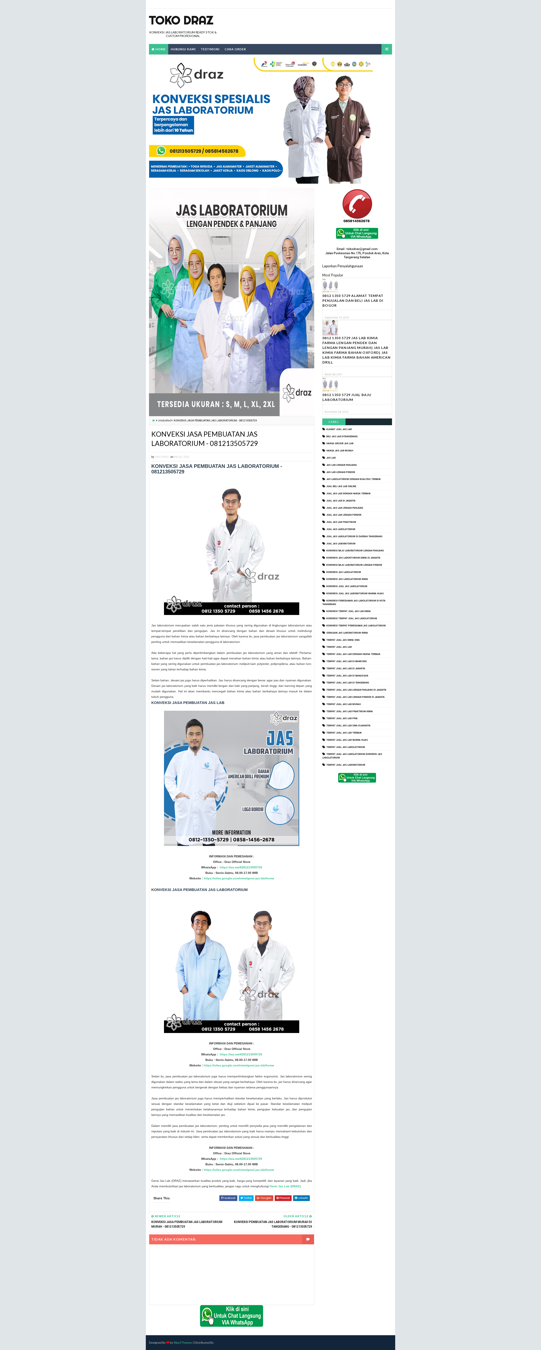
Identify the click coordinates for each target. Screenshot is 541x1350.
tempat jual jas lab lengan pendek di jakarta (355, 697)
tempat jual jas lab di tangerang (347, 682)
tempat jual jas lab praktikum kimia (349, 711)
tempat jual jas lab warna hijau (347, 740)
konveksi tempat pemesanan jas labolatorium (356, 625)
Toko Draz (181, 20)
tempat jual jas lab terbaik (344, 732)
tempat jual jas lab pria (342, 718)
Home (161, 49)
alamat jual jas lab (339, 429)
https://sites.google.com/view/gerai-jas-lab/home (239, 878)
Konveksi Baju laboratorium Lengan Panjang (355, 550)
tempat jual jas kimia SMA (343, 640)
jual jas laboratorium (340, 543)
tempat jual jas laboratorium (345, 765)
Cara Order (235, 49)
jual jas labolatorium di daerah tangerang (354, 536)
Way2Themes (183, 1342)
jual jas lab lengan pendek (343, 515)
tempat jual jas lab (339, 647)
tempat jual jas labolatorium (345, 747)
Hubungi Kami (183, 49)
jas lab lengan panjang (341, 465)
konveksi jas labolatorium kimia (347, 579)
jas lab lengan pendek (340, 472)
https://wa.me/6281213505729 (241, 867)
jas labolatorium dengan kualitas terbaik (353, 479)
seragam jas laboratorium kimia (347, 632)
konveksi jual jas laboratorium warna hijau (355, 593)
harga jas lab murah (339, 450)
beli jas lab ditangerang (342, 436)
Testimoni (210, 49)
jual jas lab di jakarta (340, 500)
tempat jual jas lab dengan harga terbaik (353, 654)
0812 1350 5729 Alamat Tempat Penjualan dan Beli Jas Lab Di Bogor (352, 300)
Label (334, 422)
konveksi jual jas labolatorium (346, 586)
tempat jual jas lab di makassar (347, 675)
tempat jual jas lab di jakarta (345, 668)
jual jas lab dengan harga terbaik (348, 493)
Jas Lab (331, 457)
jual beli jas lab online (341, 486)
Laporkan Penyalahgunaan (342, 266)
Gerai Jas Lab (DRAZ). (286, 1186)
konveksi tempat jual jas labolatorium (351, 618)
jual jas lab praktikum (341, 522)
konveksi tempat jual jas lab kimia (348, 611)
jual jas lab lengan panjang (344, 508)
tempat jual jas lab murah (343, 704)
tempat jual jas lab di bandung (346, 661)
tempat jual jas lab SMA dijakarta (348, 725)
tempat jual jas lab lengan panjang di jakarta (356, 690)
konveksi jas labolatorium (343, 572)
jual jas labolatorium (340, 529)
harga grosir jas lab (339, 443)
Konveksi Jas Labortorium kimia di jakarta (353, 557)
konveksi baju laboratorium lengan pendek (354, 565)
